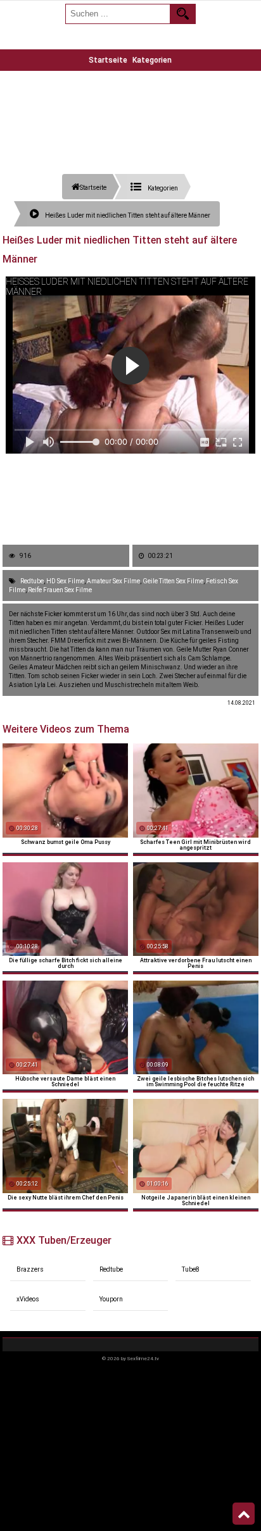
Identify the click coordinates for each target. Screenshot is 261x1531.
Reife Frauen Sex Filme (60, 589)
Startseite (108, 60)
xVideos (27, 1299)
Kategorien (152, 60)
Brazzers (30, 1269)
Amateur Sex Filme (113, 581)
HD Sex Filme (65, 581)
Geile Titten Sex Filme (173, 581)
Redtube (32, 581)
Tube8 (191, 1269)
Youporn (111, 1299)
